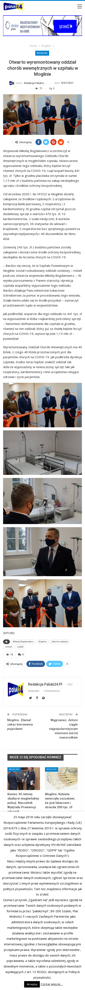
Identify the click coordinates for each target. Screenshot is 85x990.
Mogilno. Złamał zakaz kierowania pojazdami (20, 724)
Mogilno (42, 53)
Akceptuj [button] (32, 984)
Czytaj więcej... (52, 984)
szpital (20, 647)
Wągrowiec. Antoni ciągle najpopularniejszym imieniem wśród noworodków (63, 728)
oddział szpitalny (59, 641)
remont (8, 647)
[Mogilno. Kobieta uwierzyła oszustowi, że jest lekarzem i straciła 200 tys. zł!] (61, 778)
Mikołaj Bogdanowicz (23, 641)
